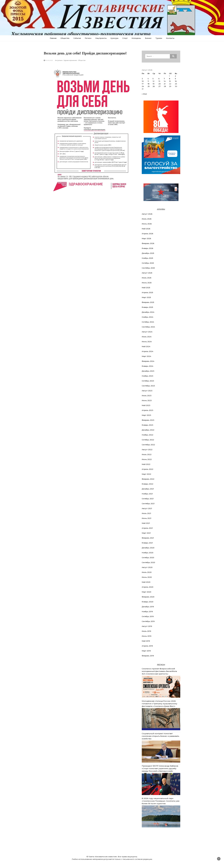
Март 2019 (146, 651)
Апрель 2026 (147, 234)
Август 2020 (147, 567)
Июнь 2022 (147, 459)
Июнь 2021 (146, 518)
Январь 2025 (147, 307)
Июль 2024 (146, 337)
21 (165, 84)
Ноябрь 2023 (147, 376)
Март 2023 (146, 415)
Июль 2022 (146, 454)
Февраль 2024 (148, 361)
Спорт (125, 38)
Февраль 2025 (148, 302)
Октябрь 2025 (148, 263)
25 (149, 86)
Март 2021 (146, 533)
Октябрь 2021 (148, 499)
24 (143, 86)
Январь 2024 (147, 366)
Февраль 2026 (148, 243)
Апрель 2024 (147, 351)
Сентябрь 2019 (148, 621)
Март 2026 (146, 238)
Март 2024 (146, 356)
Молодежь (136, 38)
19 (153, 84)
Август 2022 (147, 450)
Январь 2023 (147, 425)
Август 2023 (147, 391)
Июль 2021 (146, 513)
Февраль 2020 (148, 597)
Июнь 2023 (147, 400)
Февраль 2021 (148, 538)
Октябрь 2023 (148, 381)
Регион (88, 38)
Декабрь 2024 (148, 312)
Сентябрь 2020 (148, 562)
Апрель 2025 (147, 292)
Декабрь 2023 (148, 371)
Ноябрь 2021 (147, 494)
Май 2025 (146, 288)
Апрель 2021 (147, 528)
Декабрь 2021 (148, 489)
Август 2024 (147, 332)
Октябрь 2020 (148, 558)
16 (176, 81)
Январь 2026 (147, 248)
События (77, 38)
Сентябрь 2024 (148, 327)
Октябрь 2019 (148, 616)
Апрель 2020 (147, 587)
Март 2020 (146, 592)
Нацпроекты (101, 38)
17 (143, 84)
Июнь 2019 (146, 636)
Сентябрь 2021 (148, 504)
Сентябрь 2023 (148, 386)
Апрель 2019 (147, 646)
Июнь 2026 (147, 224)
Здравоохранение (70, 60)
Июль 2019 (146, 631)
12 (153, 81)
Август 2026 (147, 214)
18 (148, 84)
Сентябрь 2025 (148, 268)
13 (159, 81)
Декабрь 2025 (148, 253)
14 (165, 81)
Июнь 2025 (147, 283)
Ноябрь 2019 (147, 612)
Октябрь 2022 (148, 440)
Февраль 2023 (148, 420)
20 (159, 84)
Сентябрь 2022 (148, 445)
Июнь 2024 (147, 342)
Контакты (170, 38)
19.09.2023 (49, 60)
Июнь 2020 (147, 577)
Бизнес (148, 38)
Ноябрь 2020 (147, 553)
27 (159, 86)
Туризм (159, 38)
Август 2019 (147, 626)
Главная (53, 38)
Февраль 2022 (148, 479)
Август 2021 (147, 508)
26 (154, 86)
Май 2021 (146, 523)
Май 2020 (146, 582)
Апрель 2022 (147, 469)
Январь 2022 (147, 484)
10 (143, 81)
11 (148, 81)
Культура (114, 38)
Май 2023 (146, 405)
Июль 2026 (146, 219)
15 (170, 81)
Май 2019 (146, 641)
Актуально (59, 60)
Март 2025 (146, 297)
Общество (64, 38)
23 (176, 84)
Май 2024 (146, 346)
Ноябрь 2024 (147, 317)
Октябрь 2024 (148, 322)
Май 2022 (146, 464)
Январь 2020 (147, 602)
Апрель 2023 (147, 410)
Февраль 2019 (148, 656)
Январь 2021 (147, 543)
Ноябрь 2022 (147, 435)
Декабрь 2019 (148, 607)
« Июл (144, 94)
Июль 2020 (147, 572)
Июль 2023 (146, 396)
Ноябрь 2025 (147, 258)
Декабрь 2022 (148, 430)
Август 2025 (147, 273)
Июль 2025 (146, 278)
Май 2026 (146, 229)
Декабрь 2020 (148, 548)
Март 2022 (146, 474)
